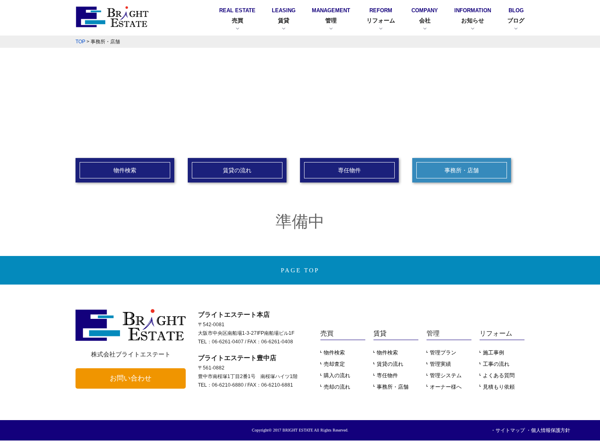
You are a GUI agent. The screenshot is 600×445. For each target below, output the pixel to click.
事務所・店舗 (393, 387)
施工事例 (493, 352)
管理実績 (440, 364)
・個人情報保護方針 (548, 430)
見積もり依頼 (499, 387)
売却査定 (334, 364)
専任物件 (387, 375)
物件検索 (334, 352)
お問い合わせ (130, 378)
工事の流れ (496, 364)
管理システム (446, 375)
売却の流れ (337, 387)
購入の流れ (337, 375)
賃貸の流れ (390, 364)
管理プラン (443, 352)
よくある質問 (499, 375)
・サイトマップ (508, 430)
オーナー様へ (446, 387)
